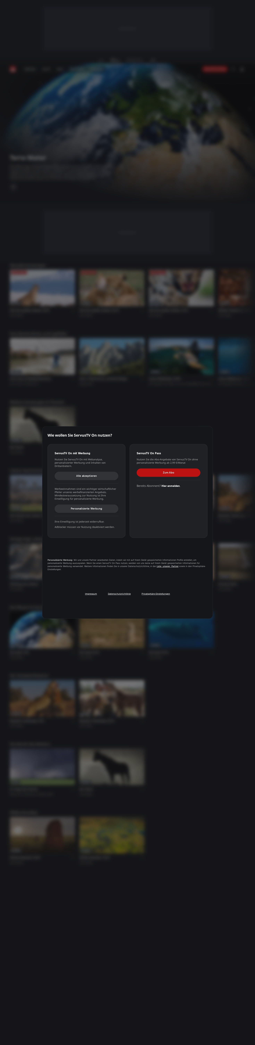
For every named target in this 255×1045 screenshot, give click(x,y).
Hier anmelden (171, 485)
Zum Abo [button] (168, 472)
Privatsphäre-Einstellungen (156, 593)
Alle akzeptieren (86, 475)
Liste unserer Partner (167, 566)
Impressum (91, 593)
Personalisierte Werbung (86, 508)
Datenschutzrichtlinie (119, 593)
